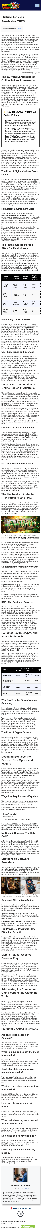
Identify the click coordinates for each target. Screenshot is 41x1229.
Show (19, 28)
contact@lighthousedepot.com (10, 1227)
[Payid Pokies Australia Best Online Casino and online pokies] (10, 5)
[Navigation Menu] (37, 5)
